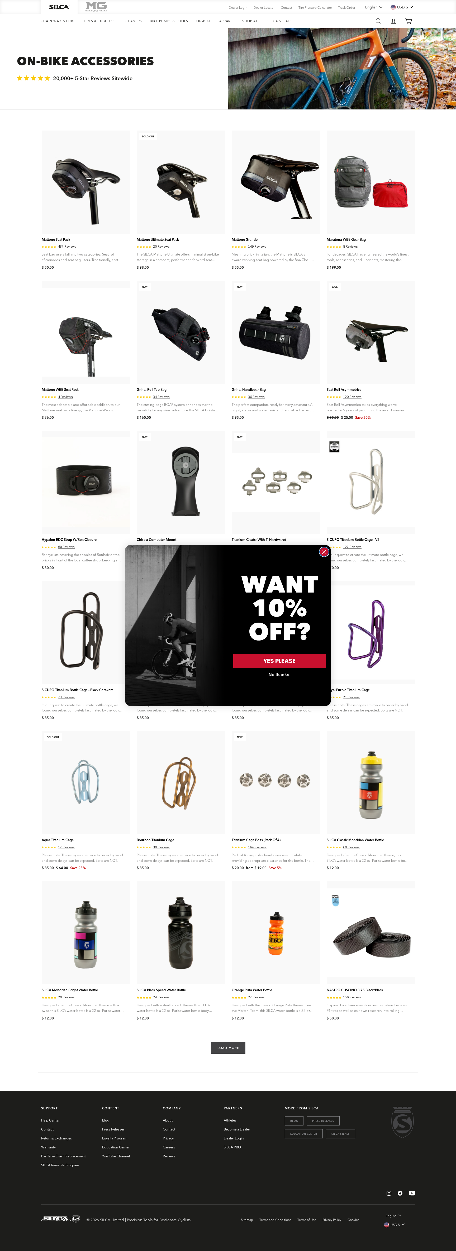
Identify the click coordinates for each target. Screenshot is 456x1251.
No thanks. (279, 674)
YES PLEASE (279, 661)
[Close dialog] (324, 551)
